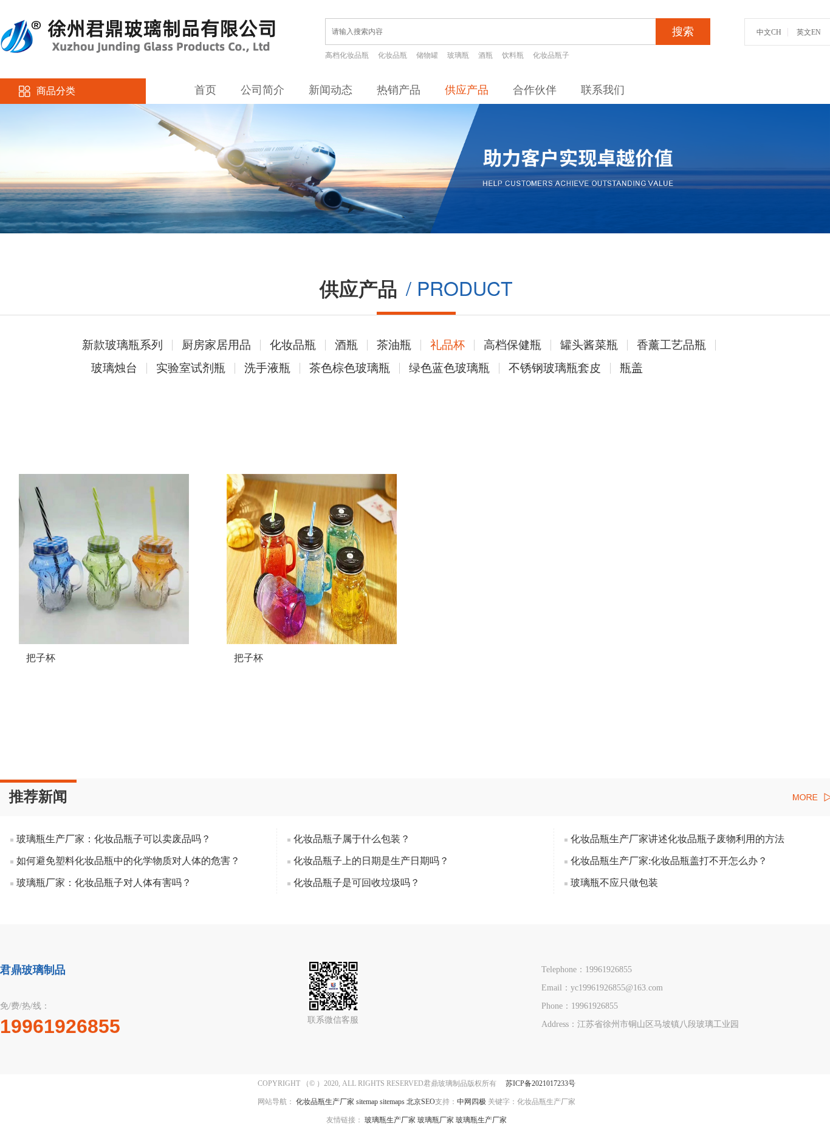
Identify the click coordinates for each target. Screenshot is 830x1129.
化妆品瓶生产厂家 (325, 1101)
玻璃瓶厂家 (435, 1120)
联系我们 (603, 89)
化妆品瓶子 (551, 55)
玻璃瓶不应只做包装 (614, 882)
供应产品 (467, 89)
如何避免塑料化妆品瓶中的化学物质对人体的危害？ (128, 861)
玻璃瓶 (458, 55)
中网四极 (471, 1101)
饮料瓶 (513, 55)
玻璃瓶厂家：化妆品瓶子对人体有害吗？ (103, 882)
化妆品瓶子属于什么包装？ (351, 839)
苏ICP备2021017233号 (540, 1083)
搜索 (683, 32)
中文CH (768, 32)
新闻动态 (330, 89)
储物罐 (427, 55)
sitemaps (392, 1101)
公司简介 (262, 89)
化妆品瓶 (392, 55)
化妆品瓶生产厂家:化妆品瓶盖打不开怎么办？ (669, 861)
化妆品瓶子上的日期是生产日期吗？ (371, 861)
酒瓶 (485, 55)
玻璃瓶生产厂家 (390, 1120)
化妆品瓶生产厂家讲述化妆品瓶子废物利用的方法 (677, 839)
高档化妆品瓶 (347, 55)
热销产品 (398, 89)
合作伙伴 (535, 89)
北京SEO (420, 1101)
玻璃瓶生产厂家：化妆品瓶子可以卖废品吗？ (113, 839)
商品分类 (55, 91)
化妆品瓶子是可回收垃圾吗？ (356, 882)
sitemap (367, 1101)
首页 (205, 89)
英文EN (809, 32)
